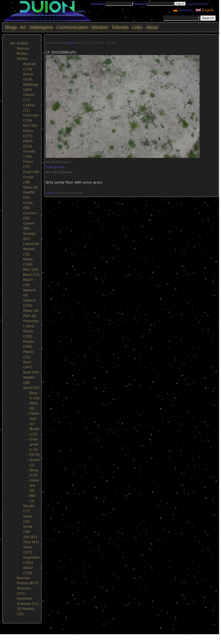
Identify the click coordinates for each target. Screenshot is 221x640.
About (152, 27)
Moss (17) (31, 275)
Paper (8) (31, 311)
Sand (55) (31, 388)
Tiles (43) (31, 542)
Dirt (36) (30, 126)
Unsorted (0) (35, 485)
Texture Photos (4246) (23, 53)
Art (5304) (19, 43)
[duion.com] (47, 21)
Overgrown (55, 167)
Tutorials (120, 27)
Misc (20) (31, 270)
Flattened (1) (34, 418)
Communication (72, 27)
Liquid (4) (31, 244)
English (207, 10)
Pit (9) (35, 455)
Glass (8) (30, 187)
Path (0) (29, 316)
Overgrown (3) (34, 444)
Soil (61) (30, 537)
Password (140, 4)
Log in (50, 192)
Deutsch (185, 10)
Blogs (11, 27)
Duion (71, 43)
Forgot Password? (196, 4)
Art (23, 27)
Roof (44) (31, 372)
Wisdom (99, 27)
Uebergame (41, 27)
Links (137, 27)
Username (98, 4)
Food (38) (31, 172)
